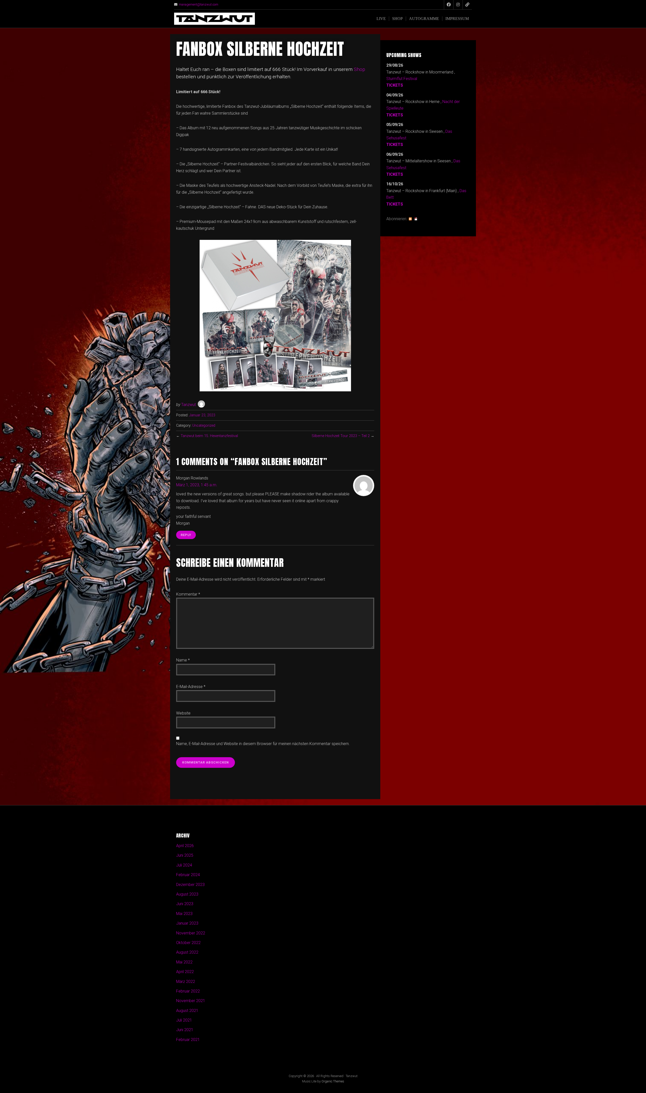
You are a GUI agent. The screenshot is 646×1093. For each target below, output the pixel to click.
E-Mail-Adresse (190, 686)
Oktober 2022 (188, 942)
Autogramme (424, 18)
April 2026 (185, 845)
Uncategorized (203, 425)
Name (183, 660)
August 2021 (187, 1010)
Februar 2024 (188, 874)
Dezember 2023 (190, 884)
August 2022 (187, 952)
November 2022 (190, 933)
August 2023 (187, 894)
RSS (410, 219)
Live (381, 18)
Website (183, 713)
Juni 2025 (184, 855)
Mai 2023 (184, 913)
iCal (415, 219)
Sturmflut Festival (401, 78)
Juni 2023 (184, 903)
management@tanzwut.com (198, 4)
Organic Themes (332, 1081)
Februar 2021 (188, 1039)
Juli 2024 (184, 865)
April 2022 (185, 971)
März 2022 (185, 981)
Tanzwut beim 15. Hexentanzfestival (209, 436)
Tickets (394, 85)
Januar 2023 (187, 923)
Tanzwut (188, 404)
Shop (397, 18)
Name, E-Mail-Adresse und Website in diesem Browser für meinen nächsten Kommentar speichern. (263, 743)
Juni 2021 (184, 1029)
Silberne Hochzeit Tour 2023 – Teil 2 (341, 436)
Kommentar (188, 594)
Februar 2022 (188, 991)
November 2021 (190, 1000)
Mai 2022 (184, 962)
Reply (186, 535)
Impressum (457, 18)
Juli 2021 (184, 1020)
